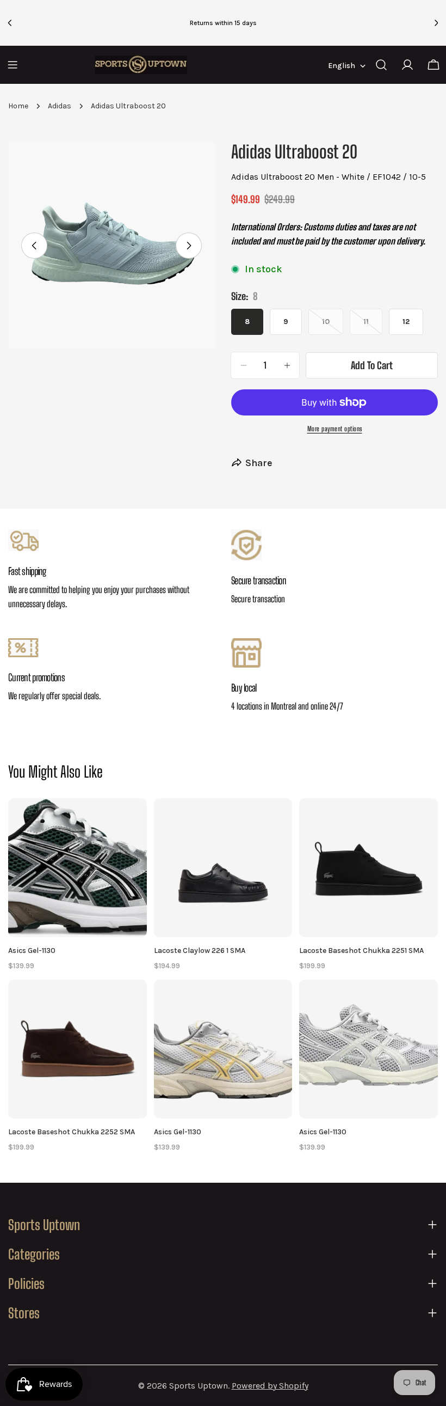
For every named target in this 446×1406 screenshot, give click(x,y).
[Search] (381, 65)
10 (332, 326)
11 (372, 326)
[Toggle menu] (12, 65)
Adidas (59, 106)
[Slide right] (189, 246)
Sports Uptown (198, 1385)
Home (18, 106)
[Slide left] (34, 246)
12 (406, 321)
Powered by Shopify (270, 1385)
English (341, 65)
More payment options (334, 429)
